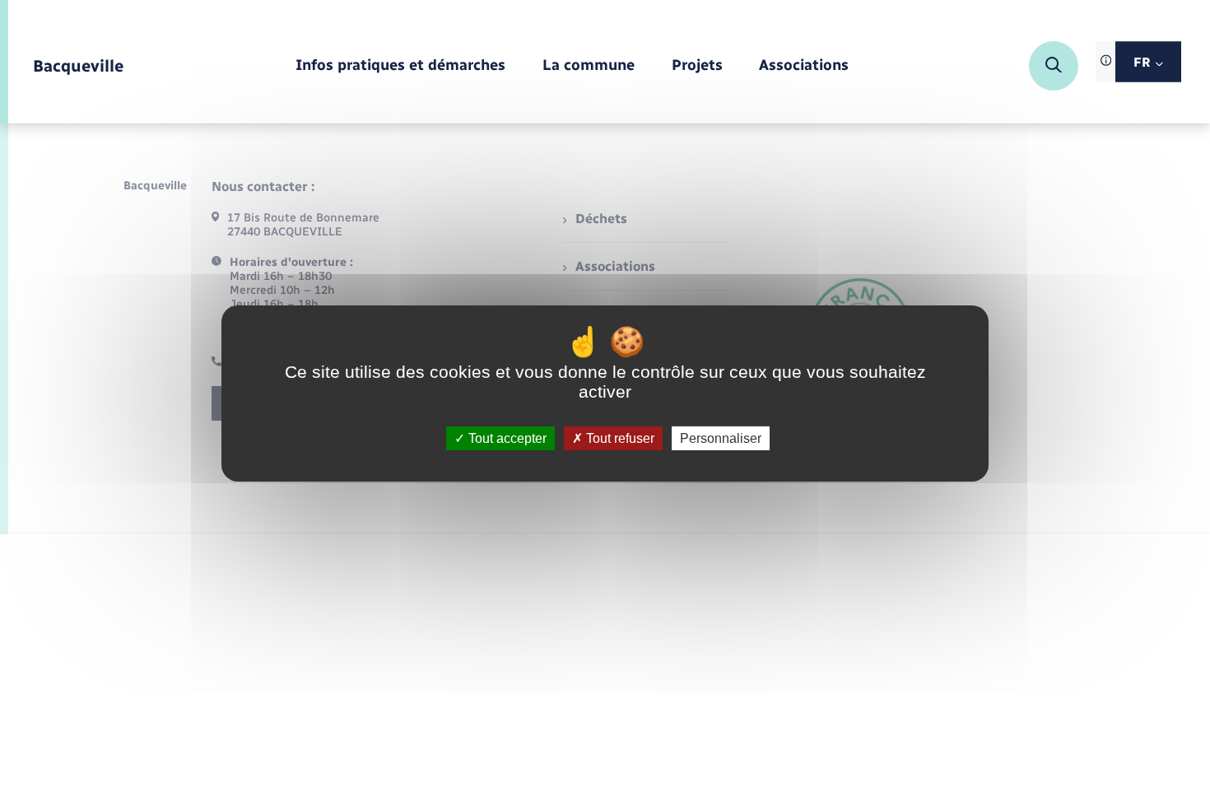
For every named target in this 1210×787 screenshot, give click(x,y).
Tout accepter (506, 438)
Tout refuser (618, 438)
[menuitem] (400, 66)
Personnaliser (720, 438)
